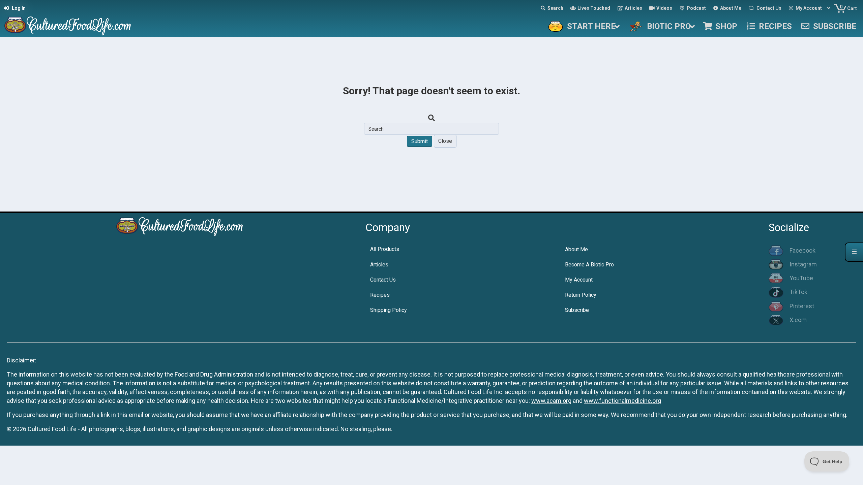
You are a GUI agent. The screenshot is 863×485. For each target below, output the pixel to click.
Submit (419, 141)
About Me (576, 249)
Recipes (380, 295)
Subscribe (577, 310)
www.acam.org (551, 400)
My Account (579, 280)
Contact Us (383, 280)
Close (445, 141)
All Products (384, 249)
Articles (379, 264)
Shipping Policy (388, 310)
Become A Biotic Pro (589, 264)
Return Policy (580, 295)
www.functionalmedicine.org (622, 400)
